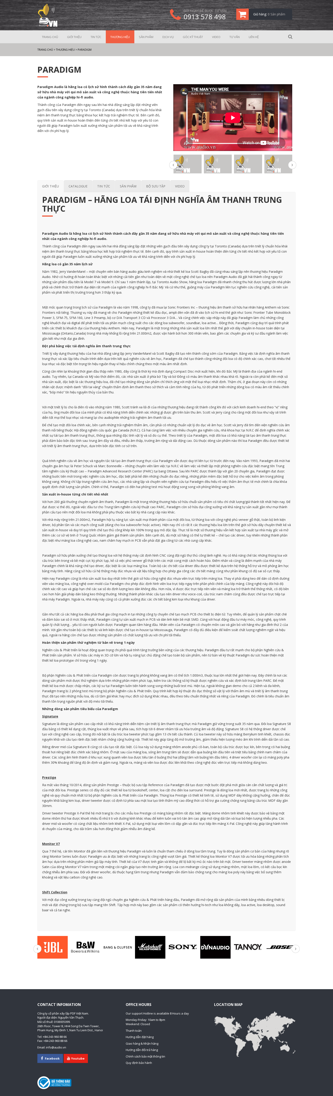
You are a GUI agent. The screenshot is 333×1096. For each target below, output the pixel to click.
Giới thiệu (74, 37)
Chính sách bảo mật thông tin (145, 1056)
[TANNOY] (248, 947)
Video (216, 37)
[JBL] (52, 947)
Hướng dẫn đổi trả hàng (142, 1050)
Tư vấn (234, 37)
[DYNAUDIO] (215, 947)
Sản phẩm (146, 37)
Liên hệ (254, 37)
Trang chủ (50, 37)
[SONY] (183, 947)
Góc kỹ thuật (193, 37)
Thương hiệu (120, 37)
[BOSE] (280, 947)
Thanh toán (134, 1031)
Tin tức (96, 37)
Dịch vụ (168, 37)
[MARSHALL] (150, 947)
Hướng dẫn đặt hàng (140, 1037)
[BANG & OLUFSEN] (118, 947)
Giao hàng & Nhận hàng (142, 1043)
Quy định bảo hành (139, 1063)
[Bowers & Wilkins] (85, 947)
